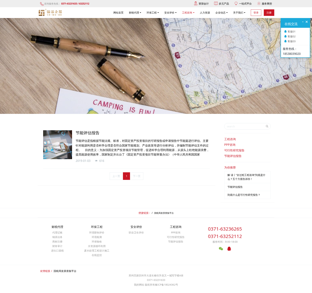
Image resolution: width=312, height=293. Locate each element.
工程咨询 (230, 139)
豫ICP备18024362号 (166, 284)
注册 (269, 12)
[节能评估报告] (57, 144)
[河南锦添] (51, 12)
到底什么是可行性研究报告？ (244, 194)
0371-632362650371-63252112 (225, 232)
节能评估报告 (233, 156)
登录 (256, 12)
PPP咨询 (229, 145)
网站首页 (118, 12)
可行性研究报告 (234, 150)
